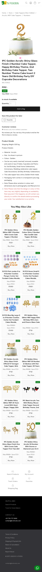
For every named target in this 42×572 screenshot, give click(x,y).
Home (4, 13)
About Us (8, 548)
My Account (29, 474)
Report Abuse (9, 551)
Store (11, 13)
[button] (37, 567)
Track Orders (12, 481)
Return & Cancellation (12, 545)
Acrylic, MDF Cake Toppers (11, 15)
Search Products (13, 474)
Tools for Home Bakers (12, 508)
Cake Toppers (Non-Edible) (25, 13)
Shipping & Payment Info (13, 541)
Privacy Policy (9, 538)
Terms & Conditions (11, 534)
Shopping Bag (13, 488)
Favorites (29, 481)
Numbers (27, 15)
